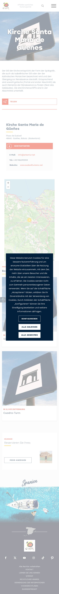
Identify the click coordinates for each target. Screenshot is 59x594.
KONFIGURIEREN (30, 319)
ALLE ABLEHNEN (29, 327)
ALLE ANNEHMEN (29, 335)
